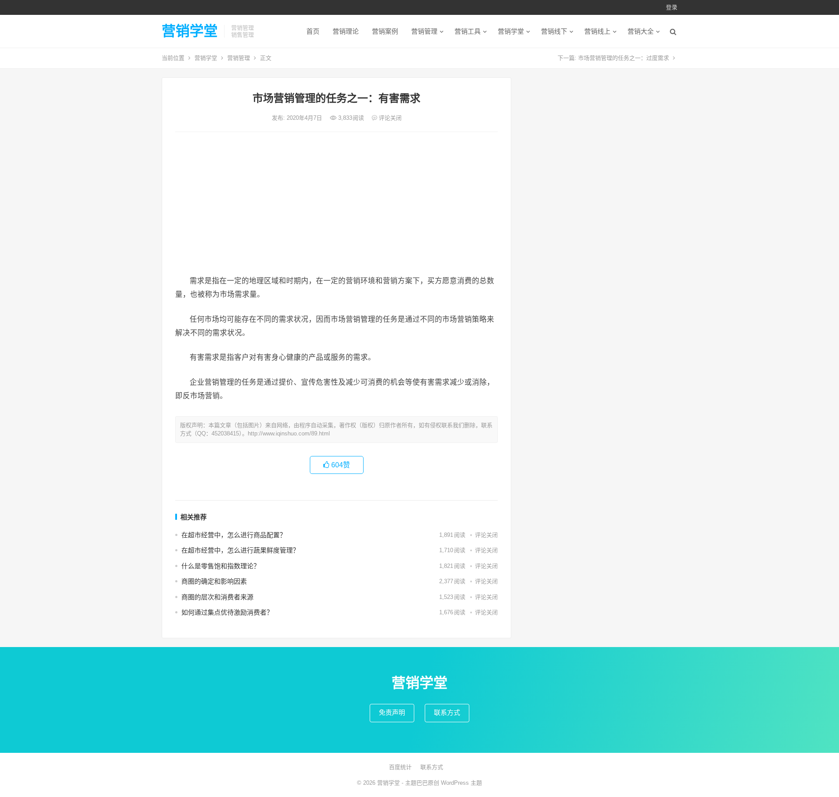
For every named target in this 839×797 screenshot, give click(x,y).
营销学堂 (190, 31)
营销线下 (554, 31)
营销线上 (597, 31)
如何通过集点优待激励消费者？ (227, 612)
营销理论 (346, 31)
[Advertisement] (336, 204)
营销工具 (467, 31)
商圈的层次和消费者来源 (217, 597)
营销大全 (641, 31)
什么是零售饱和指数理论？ (220, 566)
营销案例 (385, 31)
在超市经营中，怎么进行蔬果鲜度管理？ (240, 550)
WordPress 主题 (461, 783)
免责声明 (392, 712)
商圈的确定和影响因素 (214, 581)
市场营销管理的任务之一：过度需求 (623, 58)
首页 (312, 31)
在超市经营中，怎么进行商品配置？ (233, 535)
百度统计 (400, 767)
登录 (671, 7)
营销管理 (424, 31)
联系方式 (447, 712)
